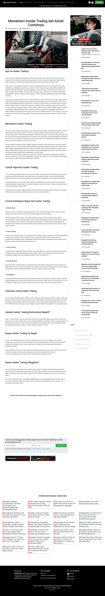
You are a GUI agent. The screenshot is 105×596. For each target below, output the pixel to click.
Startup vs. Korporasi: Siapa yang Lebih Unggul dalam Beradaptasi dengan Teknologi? (89, 207)
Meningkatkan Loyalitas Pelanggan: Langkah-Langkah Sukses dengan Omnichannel (90, 159)
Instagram (72, 578)
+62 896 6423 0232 (46, 6)
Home (22, 2)
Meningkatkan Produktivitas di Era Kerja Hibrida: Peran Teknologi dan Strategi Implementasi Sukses (90, 147)
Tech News (62, 2)
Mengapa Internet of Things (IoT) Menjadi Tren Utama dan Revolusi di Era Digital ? (90, 254)
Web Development (39, 2)
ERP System (28, 2)
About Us (43, 573)
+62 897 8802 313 (51, 575)
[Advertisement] (36, 421)
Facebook (71, 576)
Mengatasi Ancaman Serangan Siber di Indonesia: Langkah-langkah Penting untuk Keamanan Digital (91, 266)
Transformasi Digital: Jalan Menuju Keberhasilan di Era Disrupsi (90, 231)
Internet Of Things (52, 2)
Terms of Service (43, 448)
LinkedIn (71, 573)
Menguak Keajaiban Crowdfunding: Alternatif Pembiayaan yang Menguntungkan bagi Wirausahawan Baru (90, 65)
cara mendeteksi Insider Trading (83, 335)
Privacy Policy (33, 448)
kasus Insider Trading (81, 330)
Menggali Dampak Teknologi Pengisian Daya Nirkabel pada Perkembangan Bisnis (89, 242)
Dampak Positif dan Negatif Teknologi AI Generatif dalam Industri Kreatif (91, 124)
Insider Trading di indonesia (82, 344)
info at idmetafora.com (50, 578)
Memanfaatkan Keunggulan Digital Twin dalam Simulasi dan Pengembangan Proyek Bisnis (90, 171)
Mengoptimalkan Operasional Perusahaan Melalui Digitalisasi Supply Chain (89, 195)
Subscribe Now (61, 445)
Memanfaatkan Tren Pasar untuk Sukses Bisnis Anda (90, 101)
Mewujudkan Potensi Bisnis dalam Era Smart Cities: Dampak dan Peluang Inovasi (90, 219)
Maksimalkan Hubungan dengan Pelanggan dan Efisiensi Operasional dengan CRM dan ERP (90, 78)
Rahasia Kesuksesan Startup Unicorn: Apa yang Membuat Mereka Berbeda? (91, 135)
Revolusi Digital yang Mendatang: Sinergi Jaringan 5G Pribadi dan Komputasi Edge (90, 312)
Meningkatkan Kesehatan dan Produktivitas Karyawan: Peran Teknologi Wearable (89, 112)
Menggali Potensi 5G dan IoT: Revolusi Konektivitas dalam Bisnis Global (91, 301)
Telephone (99, 2)
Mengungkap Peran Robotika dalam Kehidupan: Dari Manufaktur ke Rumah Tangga (90, 183)
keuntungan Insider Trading (82, 339)
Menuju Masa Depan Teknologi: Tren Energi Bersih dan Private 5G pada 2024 (90, 290)
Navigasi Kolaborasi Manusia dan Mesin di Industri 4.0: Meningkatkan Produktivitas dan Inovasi (90, 278)
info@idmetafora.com (60, 6)
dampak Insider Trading (81, 348)
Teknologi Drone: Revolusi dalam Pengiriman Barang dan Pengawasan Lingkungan (91, 90)
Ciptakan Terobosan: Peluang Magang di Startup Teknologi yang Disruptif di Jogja (90, 50)
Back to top (52, 589)
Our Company (70, 2)
